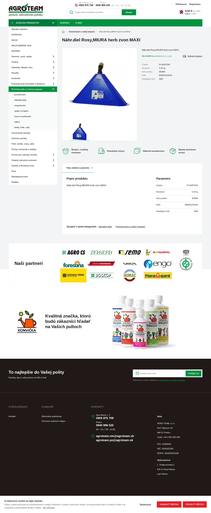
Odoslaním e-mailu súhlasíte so (159, 380)
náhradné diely (20, 100)
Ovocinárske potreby (20, 133)
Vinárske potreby (19, 138)
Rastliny (15, 182)
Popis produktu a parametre (77, 168)
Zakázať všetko (169, 504)
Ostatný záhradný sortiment (24, 160)
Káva (13, 171)
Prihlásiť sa (193, 373)
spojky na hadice (21, 111)
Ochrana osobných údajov (53, 421)
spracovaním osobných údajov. (173, 380)
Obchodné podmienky (52, 416)
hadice (17, 122)
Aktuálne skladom (19, 29)
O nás (79, 23)
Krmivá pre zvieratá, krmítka (24, 155)
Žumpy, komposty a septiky (23, 149)
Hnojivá (14, 62)
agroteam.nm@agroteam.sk (115, 436)
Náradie (15, 73)
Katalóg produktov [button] (27, 23)
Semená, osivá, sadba (21, 56)
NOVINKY (15, 51)
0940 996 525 (103, 5)
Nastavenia (145, 504)
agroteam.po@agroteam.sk (114, 440)
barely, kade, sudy (22, 127)
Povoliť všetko (195, 504)
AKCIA (14, 40)
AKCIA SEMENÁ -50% (21, 45)
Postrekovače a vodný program (26, 89)
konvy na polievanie (22, 116)
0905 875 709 (86, 5)
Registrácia (195, 4)
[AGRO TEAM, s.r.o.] (26, 9)
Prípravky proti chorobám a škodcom (28, 84)
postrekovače (20, 95)
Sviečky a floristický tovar (22, 165)
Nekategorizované (19, 176)
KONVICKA (16, 34)
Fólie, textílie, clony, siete (22, 144)
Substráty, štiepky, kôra (21, 67)
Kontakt (65, 23)
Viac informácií (48, 508)
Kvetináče (15, 78)
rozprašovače (20, 105)
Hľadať (129, 12)
